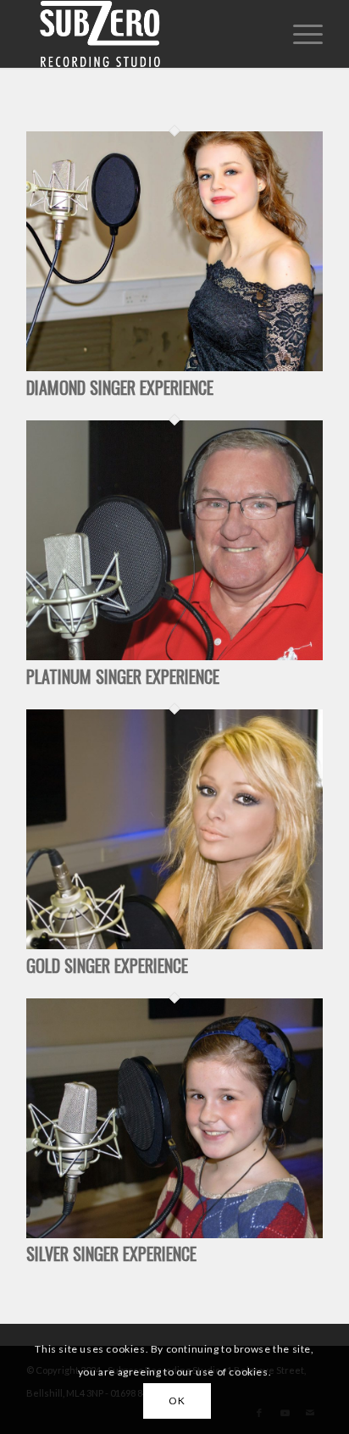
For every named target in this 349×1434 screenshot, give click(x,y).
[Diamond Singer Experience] (174, 366)
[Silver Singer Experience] (174, 1233)
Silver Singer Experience (111, 1253)
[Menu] (299, 34)
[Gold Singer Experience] (174, 944)
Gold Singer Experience (107, 965)
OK (177, 1400)
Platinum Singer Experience (122, 676)
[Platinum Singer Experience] (174, 655)
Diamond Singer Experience (119, 387)
